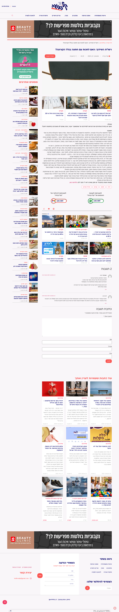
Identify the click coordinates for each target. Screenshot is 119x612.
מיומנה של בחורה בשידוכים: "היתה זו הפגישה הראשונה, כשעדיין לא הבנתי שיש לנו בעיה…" (77, 404)
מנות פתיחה (24, 294)
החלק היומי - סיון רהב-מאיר (21, 130)
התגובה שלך (107, 316)
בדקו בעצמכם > (106, 256)
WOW (109, 111)
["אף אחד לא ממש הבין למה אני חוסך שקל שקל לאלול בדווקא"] (101, 103)
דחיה (109, 187)
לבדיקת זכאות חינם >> (79, 498)
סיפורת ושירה (43, 15)
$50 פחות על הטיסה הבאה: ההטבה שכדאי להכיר (54, 260)
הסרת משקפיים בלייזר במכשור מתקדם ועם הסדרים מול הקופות (76, 503)
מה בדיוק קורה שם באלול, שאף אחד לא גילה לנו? (77, 260)
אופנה (25, 262)
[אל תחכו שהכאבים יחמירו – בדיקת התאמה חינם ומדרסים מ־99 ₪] (101, 221)
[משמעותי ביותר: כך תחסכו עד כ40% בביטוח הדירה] (53, 221)
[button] (54, 209)
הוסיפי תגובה (50, 56)
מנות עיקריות (23, 165)
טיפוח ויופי (24, 108)
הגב (106, 289)
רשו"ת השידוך (86, 187)
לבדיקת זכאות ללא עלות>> (53, 498)
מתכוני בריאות (23, 98)
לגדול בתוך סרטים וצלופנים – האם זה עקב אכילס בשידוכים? (53, 403)
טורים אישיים (56, 15)
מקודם (85, 111)
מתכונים (75, 15)
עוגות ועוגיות (23, 208)
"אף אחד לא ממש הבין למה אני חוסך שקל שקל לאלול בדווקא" (101, 114)
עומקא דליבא (23, 219)
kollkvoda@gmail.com (21, 578)
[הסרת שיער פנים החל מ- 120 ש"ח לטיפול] (53, 103)
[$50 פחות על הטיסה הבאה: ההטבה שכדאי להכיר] (53, 248)
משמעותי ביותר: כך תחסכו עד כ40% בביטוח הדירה (54, 233)
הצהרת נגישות (16, 567)
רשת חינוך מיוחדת (81, 229)
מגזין (66, 15)
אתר (110, 353)
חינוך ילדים (24, 230)
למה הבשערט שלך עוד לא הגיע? (102, 447)
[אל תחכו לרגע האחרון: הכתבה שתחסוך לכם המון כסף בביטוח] (101, 248)
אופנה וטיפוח (86, 15)
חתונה (102, 187)
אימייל (110, 346)
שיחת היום (24, 119)
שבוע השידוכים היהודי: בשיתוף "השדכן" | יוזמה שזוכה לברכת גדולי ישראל (78, 448)
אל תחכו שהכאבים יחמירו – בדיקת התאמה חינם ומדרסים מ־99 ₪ (102, 234)
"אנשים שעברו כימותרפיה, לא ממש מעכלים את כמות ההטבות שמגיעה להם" (77, 115)
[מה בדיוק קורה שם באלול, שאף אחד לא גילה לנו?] (77, 248)
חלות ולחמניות (23, 142)
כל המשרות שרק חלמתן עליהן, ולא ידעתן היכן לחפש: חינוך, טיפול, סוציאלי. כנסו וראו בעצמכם (102, 510)
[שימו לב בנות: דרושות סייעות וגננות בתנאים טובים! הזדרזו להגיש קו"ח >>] (77, 221)
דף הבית (109, 43)
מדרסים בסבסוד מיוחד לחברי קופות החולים (54, 502)
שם (111, 339)
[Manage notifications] (115, 608)
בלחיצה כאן (73, 182)
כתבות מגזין (24, 187)
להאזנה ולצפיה (30, 15)
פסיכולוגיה (24, 176)
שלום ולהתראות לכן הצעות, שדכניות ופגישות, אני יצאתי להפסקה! (54, 448)
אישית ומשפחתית (100, 15)
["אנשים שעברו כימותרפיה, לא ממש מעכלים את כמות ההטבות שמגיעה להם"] (77, 103)
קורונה (95, 187)
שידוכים (102, 43)
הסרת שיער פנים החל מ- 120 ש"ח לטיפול (54, 114)
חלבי (26, 87)
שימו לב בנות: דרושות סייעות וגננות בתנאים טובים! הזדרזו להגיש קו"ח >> (78, 234)
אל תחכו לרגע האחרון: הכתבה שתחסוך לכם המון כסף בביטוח (101, 260)
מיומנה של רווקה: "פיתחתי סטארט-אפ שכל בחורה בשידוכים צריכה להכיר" (102, 403)
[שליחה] (85, 588)
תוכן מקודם (95, 520)
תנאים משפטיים (27, 567)
